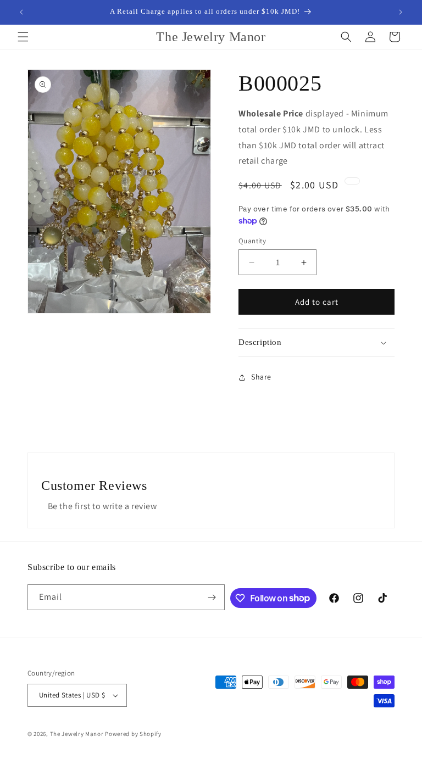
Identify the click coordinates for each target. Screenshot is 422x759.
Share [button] (261, 377)
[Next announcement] (400, 12)
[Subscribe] (212, 597)
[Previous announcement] (21, 12)
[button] (23, 37)
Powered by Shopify (133, 734)
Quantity (252, 240)
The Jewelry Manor (77, 734)
